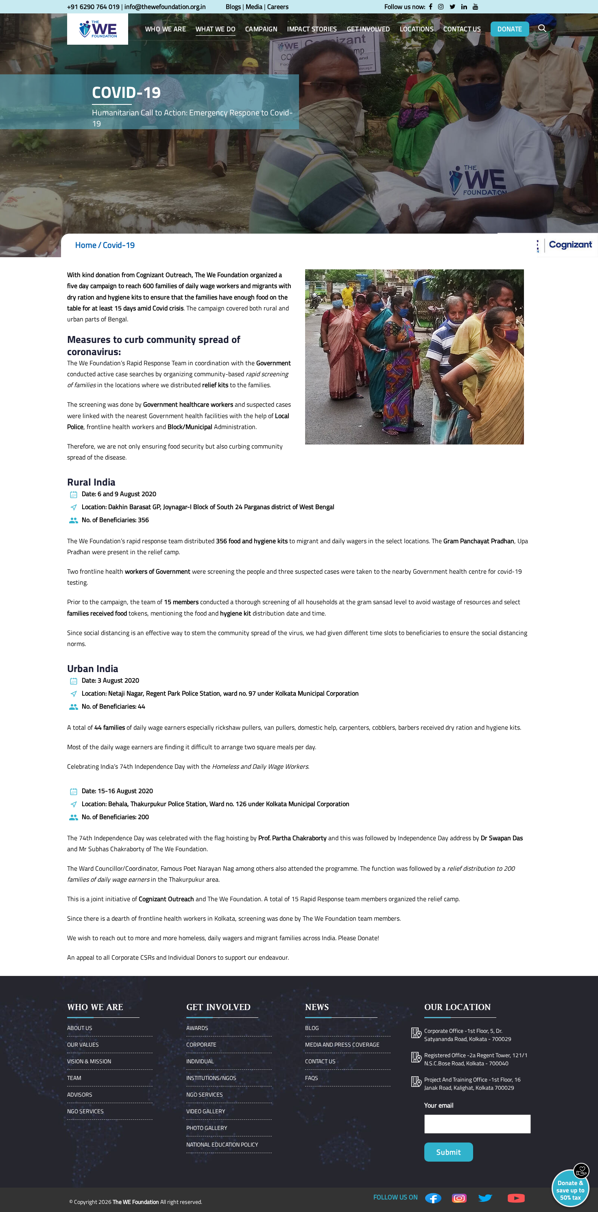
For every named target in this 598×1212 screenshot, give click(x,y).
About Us (79, 1027)
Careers (277, 6)
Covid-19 (119, 244)
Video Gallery (205, 1111)
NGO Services (85, 1111)
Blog (312, 1027)
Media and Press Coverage (342, 1044)
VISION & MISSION (89, 1061)
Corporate (201, 1044)
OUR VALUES (83, 1044)
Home (85, 244)
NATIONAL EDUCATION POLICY (222, 1144)
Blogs (233, 6)
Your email (439, 1105)
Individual (200, 1061)
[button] (542, 28)
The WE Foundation (136, 1201)
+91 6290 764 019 (93, 6)
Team (74, 1077)
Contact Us (320, 1061)
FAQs (311, 1077)
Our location (457, 1007)
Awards (197, 1027)
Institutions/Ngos (211, 1077)
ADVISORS (79, 1094)
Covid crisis (168, 308)
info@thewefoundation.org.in (165, 6)
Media (254, 6)
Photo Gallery (206, 1127)
